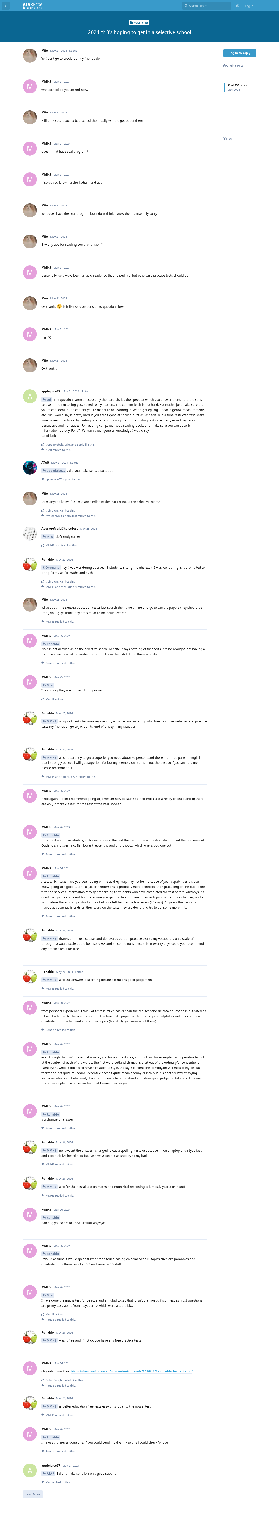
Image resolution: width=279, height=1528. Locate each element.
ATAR (50, 1473)
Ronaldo (53, 644)
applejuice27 (56, 470)
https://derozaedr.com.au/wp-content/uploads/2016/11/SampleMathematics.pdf (131, 1371)
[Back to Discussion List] (6, 6)
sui (49, 399)
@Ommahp (51, 567)
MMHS (51, 721)
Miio (50, 536)
